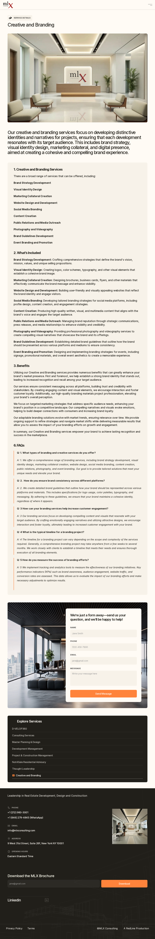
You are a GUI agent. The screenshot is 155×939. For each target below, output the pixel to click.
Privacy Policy (14, 928)
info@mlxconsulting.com (21, 830)
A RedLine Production (136, 928)
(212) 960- (17, 812)
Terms (31, 928)
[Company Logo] (14, 5)
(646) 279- (17, 817)
